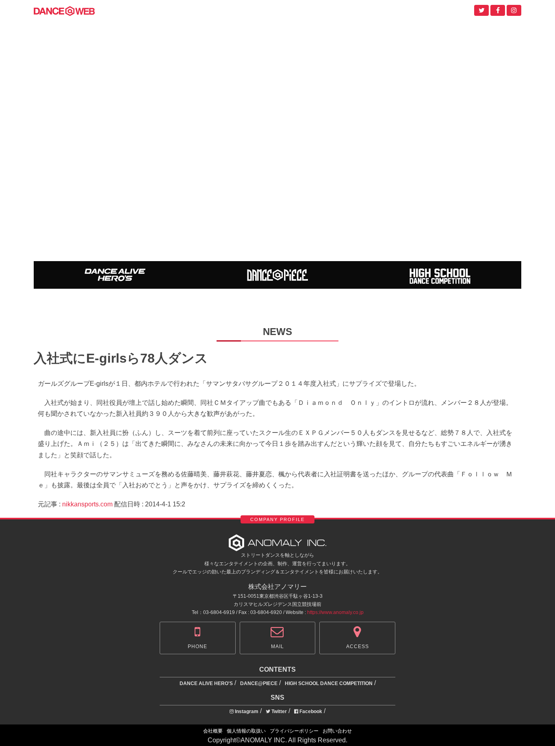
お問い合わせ (337, 731)
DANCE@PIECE (259, 683)
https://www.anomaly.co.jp (335, 612)
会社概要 (213, 731)
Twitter (278, 711)
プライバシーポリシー (294, 731)
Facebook (310, 711)
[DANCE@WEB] (64, 10)
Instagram (246, 711)
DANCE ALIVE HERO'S (206, 683)
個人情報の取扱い (246, 731)
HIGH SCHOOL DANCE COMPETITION (329, 683)
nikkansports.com (87, 504)
